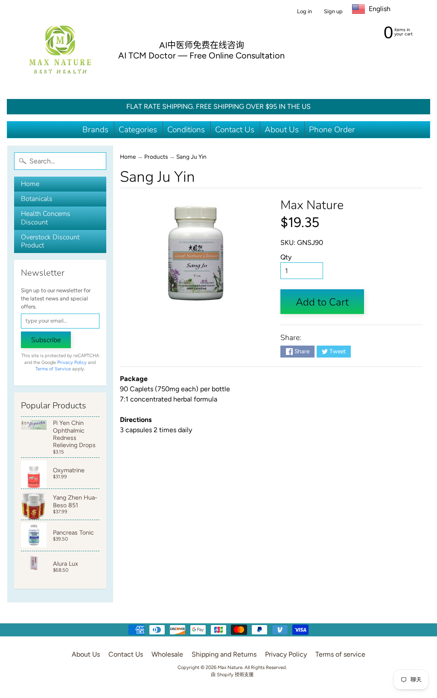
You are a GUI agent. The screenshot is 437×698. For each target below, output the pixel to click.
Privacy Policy (72, 362)
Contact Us (234, 129)
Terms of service (340, 654)
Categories (138, 129)
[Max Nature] (60, 49)
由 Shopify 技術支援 (232, 675)
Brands (95, 129)
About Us (282, 129)
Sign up (333, 12)
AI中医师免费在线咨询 (201, 45)
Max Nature (312, 205)
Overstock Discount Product (50, 241)
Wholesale (167, 654)
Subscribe (46, 340)
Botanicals (36, 199)
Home (30, 184)
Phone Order (332, 129)
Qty (285, 257)
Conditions (186, 129)
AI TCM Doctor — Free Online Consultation (201, 55)
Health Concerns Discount (45, 218)
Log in (304, 12)
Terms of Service (53, 369)
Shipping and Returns (224, 654)
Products (156, 156)
